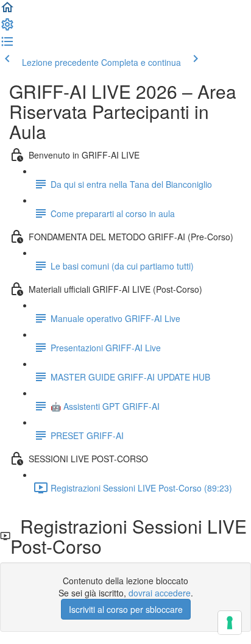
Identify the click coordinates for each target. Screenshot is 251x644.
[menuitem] (7, 28)
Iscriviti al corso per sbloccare (126, 609)
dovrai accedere (160, 593)
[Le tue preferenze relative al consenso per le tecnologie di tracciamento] (229, 622)
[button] (7, 11)
